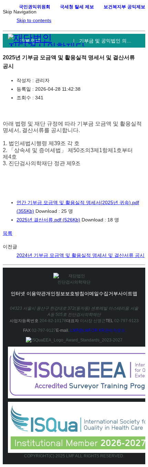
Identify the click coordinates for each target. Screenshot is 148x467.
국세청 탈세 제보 (77, 6)
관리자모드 (115, 330)
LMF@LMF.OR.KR (87, 330)
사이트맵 (127, 293)
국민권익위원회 (34, 6)
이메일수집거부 (101, 293)
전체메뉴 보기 (135, 18)
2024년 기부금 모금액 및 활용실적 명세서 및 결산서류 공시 (81, 255)
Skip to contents (34, 20)
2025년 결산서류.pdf (48, 219)
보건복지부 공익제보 (124, 6)
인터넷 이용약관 (28, 293)
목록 (7, 233)
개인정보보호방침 (65, 293)
